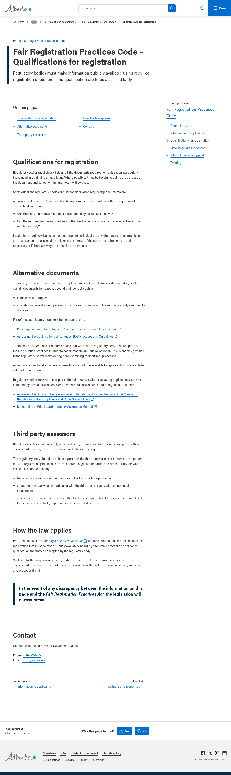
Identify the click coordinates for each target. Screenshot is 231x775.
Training (175, 162)
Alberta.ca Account (202, 7)
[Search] (172, 8)
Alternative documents (32, 126)
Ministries (49, 753)
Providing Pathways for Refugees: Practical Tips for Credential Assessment (67, 329)
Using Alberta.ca (51, 759)
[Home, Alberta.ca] (17, 8)
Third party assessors (31, 134)
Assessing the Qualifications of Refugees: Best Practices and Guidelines (65, 336)
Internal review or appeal (187, 155)
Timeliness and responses (187, 147)
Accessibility (98, 759)
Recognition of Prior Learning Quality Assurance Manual (55, 406)
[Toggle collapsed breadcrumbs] (34, 22)
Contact (88, 126)
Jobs (63, 753)
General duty (179, 125)
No (144, 731)
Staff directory (111, 753)
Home (21, 21)
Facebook (203, 753)
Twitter (210, 753)
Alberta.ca (20, 756)
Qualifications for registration (36, 118)
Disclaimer (69, 759)
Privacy (83, 759)
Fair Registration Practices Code (99, 21)
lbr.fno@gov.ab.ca (33, 660)
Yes (126, 731)
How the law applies (96, 118)
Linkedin (224, 753)
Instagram (217, 753)
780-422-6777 (32, 655)
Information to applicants (187, 133)
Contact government (84, 753)
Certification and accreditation (60, 21)
